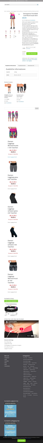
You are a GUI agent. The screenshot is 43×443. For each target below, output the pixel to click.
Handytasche (25, 364)
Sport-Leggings (33, 384)
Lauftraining (34, 381)
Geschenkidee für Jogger (27, 361)
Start (5, 11)
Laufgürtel (29, 367)
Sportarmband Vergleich (27, 393)
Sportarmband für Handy (27, 386)
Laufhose (32, 379)
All (26, 59)
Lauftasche (29, 381)
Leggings (24, 383)
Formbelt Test (30, 357)
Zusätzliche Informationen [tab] (10, 65)
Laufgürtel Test (34, 376)
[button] (19, 14)
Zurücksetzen (28, 48)
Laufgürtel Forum (25, 369)
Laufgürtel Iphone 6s (26, 371)
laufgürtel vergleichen (26, 379)
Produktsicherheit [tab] (22, 65)
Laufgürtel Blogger (35, 367)
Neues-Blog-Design (7, 341)
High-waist (24, 366)
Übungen (24, 396)
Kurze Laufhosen (20, 11)
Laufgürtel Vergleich (33, 378)
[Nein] (41, 439)
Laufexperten (25, 367)
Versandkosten (32, 20)
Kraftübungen (32, 366)
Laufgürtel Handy (32, 369)
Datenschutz (7, 366)
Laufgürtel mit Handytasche (27, 374)
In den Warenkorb (32, 53)
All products (30, 59)
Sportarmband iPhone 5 (26, 388)
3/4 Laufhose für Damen (8, 346)
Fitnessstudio (25, 357)
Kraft (28, 366)
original (31, 383)
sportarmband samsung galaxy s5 (28, 391)
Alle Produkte (34, 59)
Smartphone (35, 383)
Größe (24, 48)
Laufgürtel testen (26, 378)
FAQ (6, 364)
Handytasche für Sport (31, 364)
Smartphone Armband (26, 384)
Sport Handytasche (34, 393)
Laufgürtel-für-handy (8, 343)
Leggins (28, 383)
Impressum (7, 357)
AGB (6, 359)
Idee (6, 362)
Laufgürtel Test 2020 (8, 348)
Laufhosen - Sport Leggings (11, 11)
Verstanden (21, 440)
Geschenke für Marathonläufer (28, 359)
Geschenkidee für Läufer (27, 362)
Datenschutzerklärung (28, 438)
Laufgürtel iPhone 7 (33, 371)
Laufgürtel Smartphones (27, 376)
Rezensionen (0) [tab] (31, 65)
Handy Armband (34, 362)
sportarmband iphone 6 (26, 389)
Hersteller (7, 361)
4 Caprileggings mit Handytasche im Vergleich (12, 345)
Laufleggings (25, 381)
